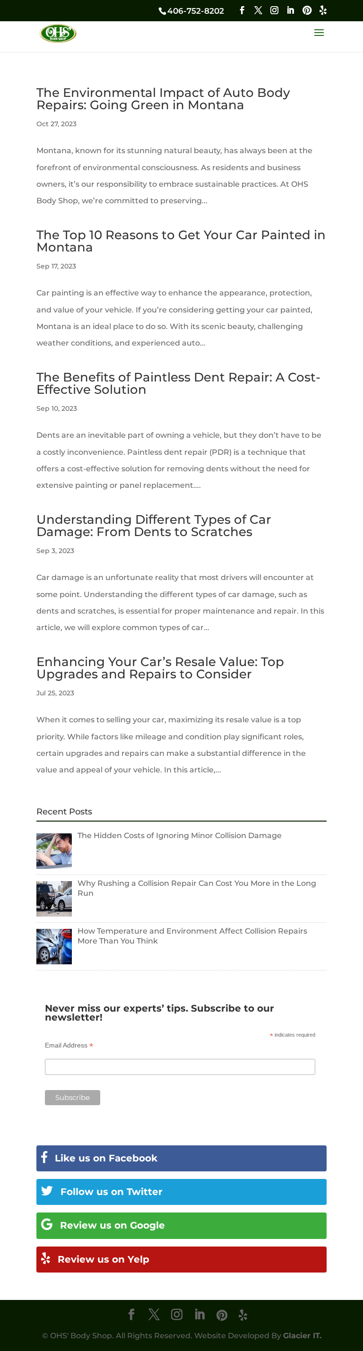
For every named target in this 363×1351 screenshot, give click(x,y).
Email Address (69, 1045)
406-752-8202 (195, 11)
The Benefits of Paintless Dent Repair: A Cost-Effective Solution (178, 383)
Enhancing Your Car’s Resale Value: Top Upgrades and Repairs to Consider (160, 668)
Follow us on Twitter (110, 1191)
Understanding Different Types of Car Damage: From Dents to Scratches (153, 525)
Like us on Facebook (104, 1158)
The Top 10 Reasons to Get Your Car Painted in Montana (181, 241)
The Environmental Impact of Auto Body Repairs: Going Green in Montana (163, 99)
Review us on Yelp (102, 1259)
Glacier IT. (302, 1335)
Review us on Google (111, 1225)
